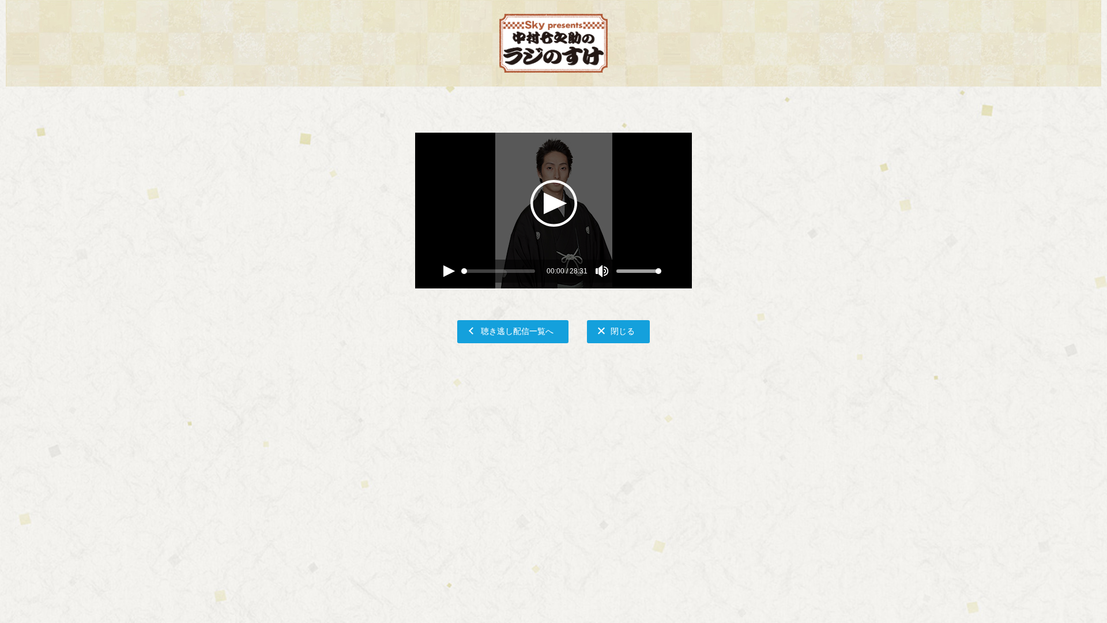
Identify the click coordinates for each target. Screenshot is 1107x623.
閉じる (623, 330)
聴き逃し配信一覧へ (517, 330)
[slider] (464, 271)
